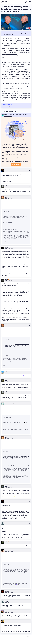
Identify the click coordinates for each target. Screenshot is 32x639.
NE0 (6, 611)
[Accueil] (4, 2)
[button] (29, 2)
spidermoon (7, 371)
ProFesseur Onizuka (9, 550)
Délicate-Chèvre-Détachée (11, 403)
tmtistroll (7, 591)
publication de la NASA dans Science (16, 346)
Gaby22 (6, 601)
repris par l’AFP (21, 66)
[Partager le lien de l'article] (3, 637)
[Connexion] (26, 2)
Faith (6, 197)
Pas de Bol (7, 621)
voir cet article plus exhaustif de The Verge (16, 344)
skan (6, 522)
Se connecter (8, 116)
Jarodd (6, 541)
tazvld (6, 279)
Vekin (6, 185)
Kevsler (6, 169)
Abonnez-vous (16, 164)
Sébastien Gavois (7, 33)
